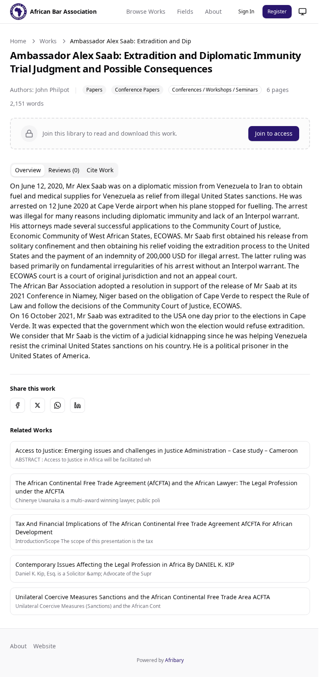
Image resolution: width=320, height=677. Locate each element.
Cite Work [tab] (100, 170)
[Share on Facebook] (17, 435)
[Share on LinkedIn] (77, 435)
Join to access (267, 133)
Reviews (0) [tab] (63, 170)
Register (277, 11)
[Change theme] (296, 11)
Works (48, 41)
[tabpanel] (157, 286)
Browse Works (145, 11)
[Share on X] (37, 435)
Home (18, 41)
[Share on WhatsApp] (57, 435)
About (213, 11)
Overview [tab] (28, 170)
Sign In (246, 11)
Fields (185, 11)
